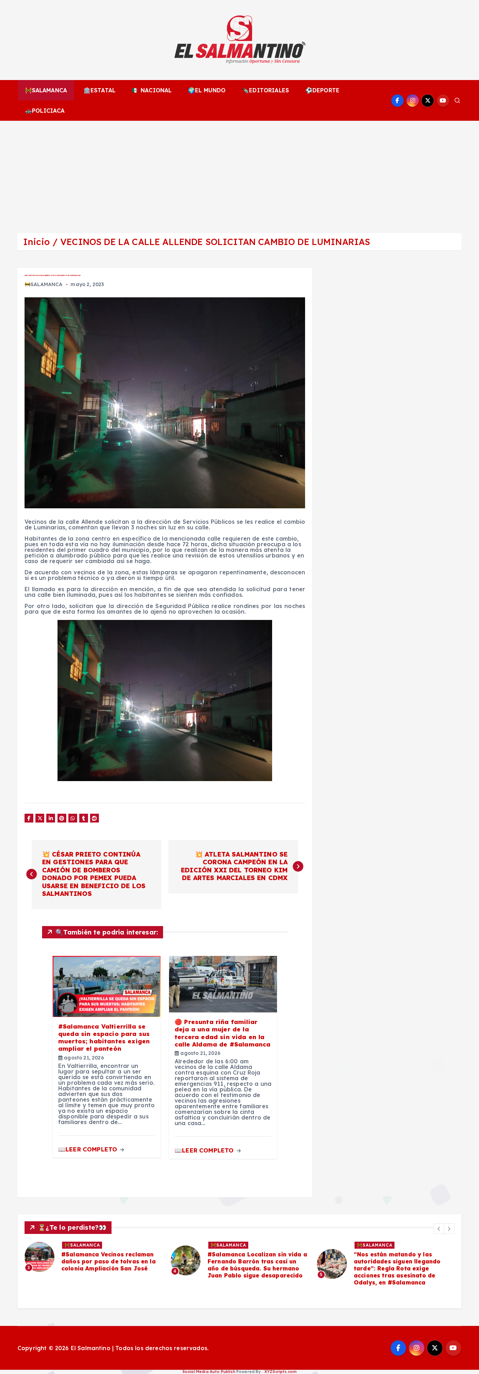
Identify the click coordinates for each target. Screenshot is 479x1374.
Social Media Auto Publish (208, 1371)
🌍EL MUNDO (206, 90)
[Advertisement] (239, 173)
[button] (439, 1228)
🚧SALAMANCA (46, 90)
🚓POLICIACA (45, 110)
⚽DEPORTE (322, 90)
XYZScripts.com (280, 1371)
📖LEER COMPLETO (88, 1149)
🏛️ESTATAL (99, 90)
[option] (93, 1260)
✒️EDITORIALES (265, 90)
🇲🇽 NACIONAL (152, 90)
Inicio (36, 241)
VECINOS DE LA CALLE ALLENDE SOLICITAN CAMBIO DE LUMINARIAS (215, 241)
